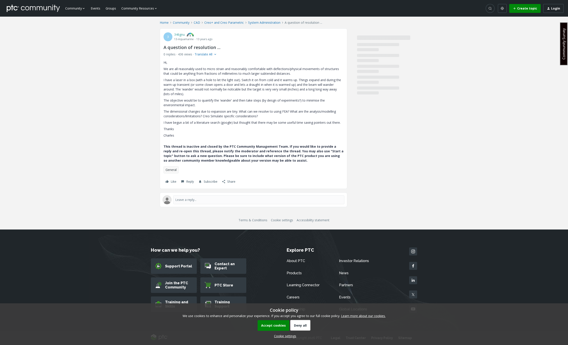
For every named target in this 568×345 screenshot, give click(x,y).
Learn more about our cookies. (363, 316)
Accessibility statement (313, 220)
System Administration (264, 22)
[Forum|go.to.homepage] (33, 8)
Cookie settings (282, 220)
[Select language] (502, 8)
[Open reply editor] (253, 200)
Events (95, 8)
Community (181, 22)
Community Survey (563, 43)
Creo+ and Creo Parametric (224, 22)
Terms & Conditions (253, 220)
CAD (197, 22)
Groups (111, 8)
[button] (525, 8)
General (171, 170)
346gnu (179, 34)
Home (164, 22)
